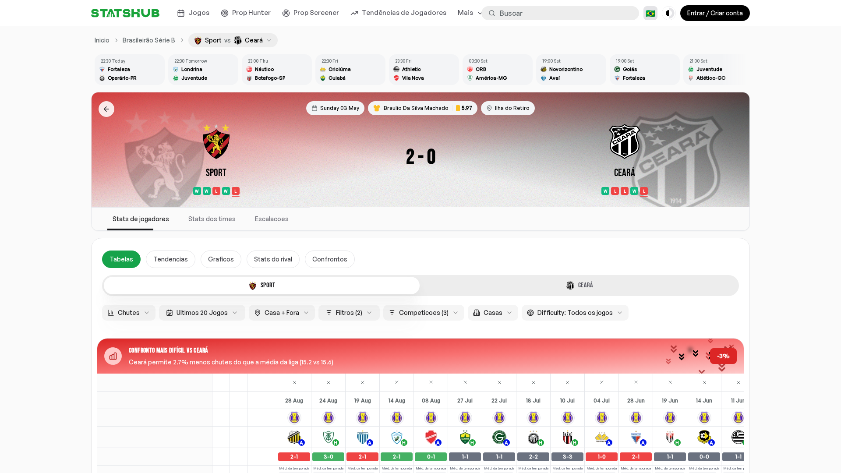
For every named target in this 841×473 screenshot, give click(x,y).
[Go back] (106, 109)
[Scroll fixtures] (738, 70)
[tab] (262, 285)
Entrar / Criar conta (715, 13)
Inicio (102, 40)
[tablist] (420, 285)
